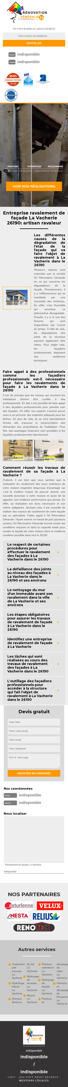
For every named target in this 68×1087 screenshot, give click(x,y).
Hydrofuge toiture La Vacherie (16, 988)
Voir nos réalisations (34, 186)
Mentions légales (34, 1080)
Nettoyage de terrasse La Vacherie (31, 983)
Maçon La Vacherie (31, 999)
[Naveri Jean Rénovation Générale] (27, 12)
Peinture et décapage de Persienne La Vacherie (61, 993)
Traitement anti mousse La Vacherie (16, 971)
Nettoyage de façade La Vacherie (46, 986)
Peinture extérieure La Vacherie (46, 969)
